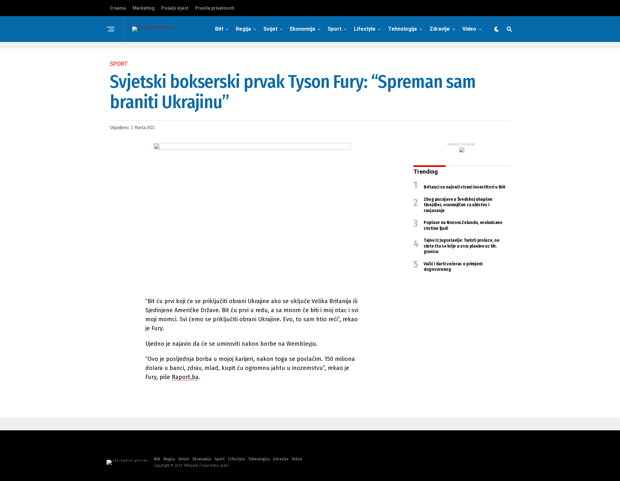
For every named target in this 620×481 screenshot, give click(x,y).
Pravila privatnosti (214, 8)
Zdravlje (439, 29)
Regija (243, 29)
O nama (118, 8)
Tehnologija (402, 29)
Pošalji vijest (175, 8)
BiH (219, 29)
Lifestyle (365, 29)
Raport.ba (185, 377)
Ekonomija (302, 29)
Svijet (270, 29)
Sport (334, 29)
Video (469, 29)
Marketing (143, 8)
